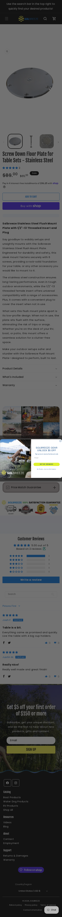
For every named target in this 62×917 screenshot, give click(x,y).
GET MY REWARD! (46, 464)
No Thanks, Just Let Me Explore (46, 469)
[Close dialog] (60, 441)
